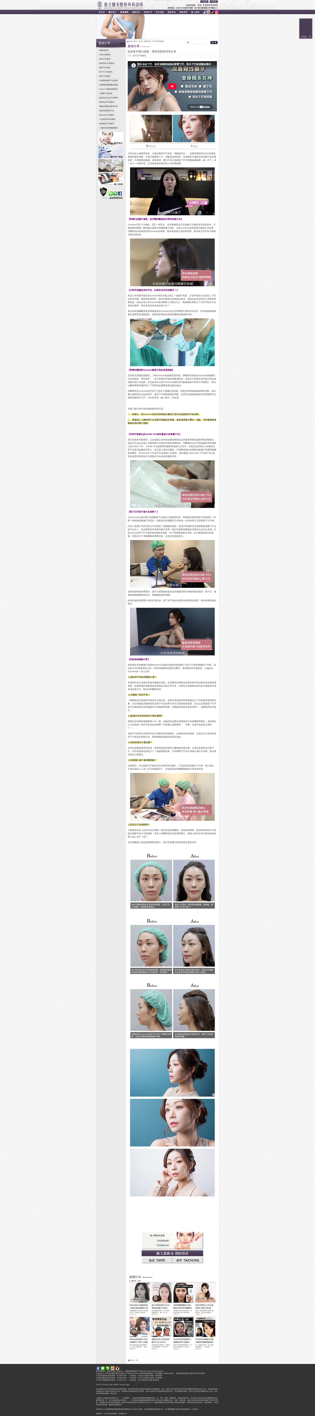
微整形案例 (104, 50)
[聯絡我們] (185, 12)
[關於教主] (113, 12)
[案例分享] (149, 12)
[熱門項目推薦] (110, 139)
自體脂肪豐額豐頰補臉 (108, 85)
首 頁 (140, 41)
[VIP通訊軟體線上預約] (110, 193)
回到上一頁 (134, 1360)
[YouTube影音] (208, 12)
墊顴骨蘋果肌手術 (106, 111)
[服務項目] (137, 12)
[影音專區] (161, 12)
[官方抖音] (211, 12)
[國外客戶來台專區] (110, 152)
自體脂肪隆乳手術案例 (108, 80)
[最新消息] (173, 12)
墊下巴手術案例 (105, 72)
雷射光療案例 (104, 55)
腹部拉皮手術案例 (106, 102)
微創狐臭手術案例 (106, 123)
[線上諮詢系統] (110, 180)
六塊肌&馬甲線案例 (107, 119)
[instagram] (215, 12)
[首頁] (101, 12)
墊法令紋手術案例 (106, 115)
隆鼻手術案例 (104, 67)
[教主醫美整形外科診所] (120, 5)
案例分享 (147, 41)
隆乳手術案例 (104, 76)
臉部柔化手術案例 (106, 63)
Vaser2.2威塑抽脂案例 (108, 89)
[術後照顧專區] (110, 166)
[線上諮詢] (196, 12)
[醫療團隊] (125, 12)
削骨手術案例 (104, 59)
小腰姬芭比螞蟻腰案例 (108, 128)
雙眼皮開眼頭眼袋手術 (108, 106)
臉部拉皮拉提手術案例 (108, 98)
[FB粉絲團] (204, 12)
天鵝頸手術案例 (105, 93)
